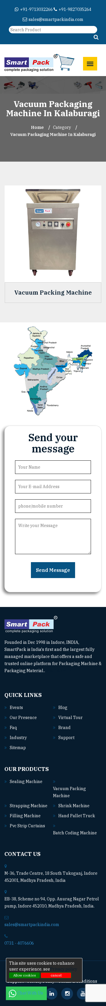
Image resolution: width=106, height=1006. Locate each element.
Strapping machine (28, 805)
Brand (64, 727)
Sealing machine (26, 781)
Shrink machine (74, 805)
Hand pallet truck (76, 815)
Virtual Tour (70, 717)
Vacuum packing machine (69, 792)
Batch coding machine (75, 833)
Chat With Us (30, 993)
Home (37, 127)
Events (16, 707)
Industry (18, 737)
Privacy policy (63, 969)
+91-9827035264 (75, 9)
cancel (56, 975)
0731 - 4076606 (19, 943)
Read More (56, 670)
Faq (13, 727)
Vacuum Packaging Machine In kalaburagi (53, 134)
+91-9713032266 (36, 9)
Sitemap (18, 747)
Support (66, 737)
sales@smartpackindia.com (56, 19)
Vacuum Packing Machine (53, 292)
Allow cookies (24, 975)
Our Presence (23, 717)
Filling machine (25, 815)
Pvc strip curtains (27, 825)
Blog (62, 707)
